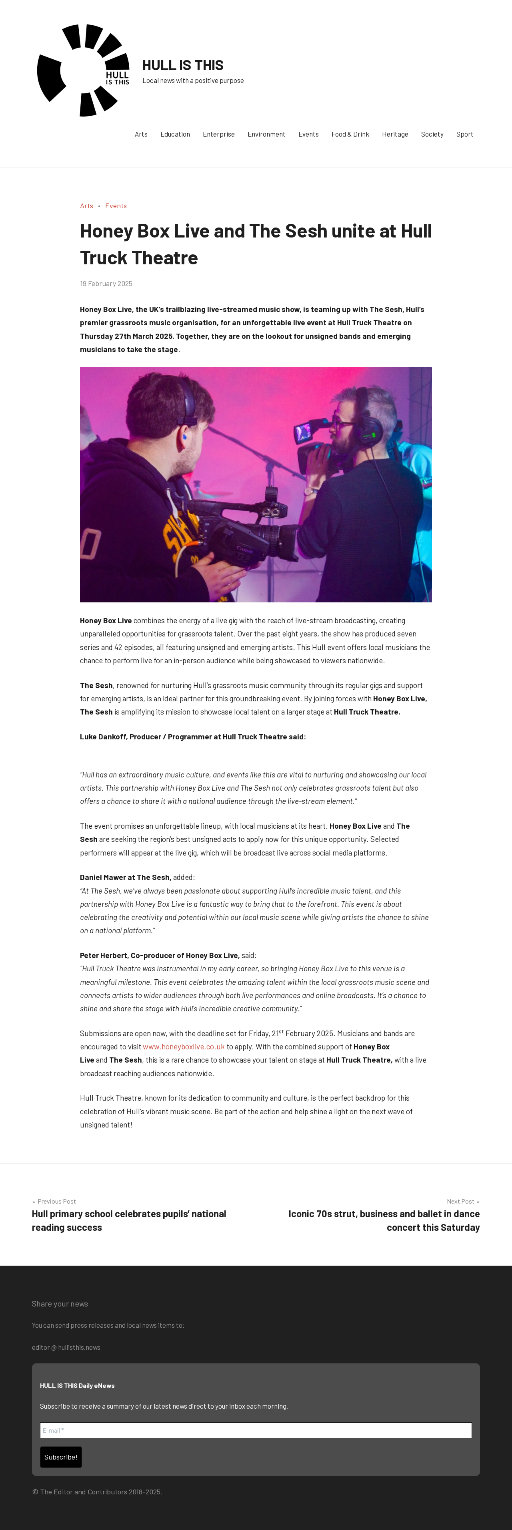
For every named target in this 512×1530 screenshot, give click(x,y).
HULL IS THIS (183, 64)
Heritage (395, 134)
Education (175, 134)
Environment (267, 134)
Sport (465, 134)
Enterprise (219, 134)
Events (308, 134)
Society (432, 134)
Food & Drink (350, 134)
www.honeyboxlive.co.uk (184, 1046)
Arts (141, 134)
